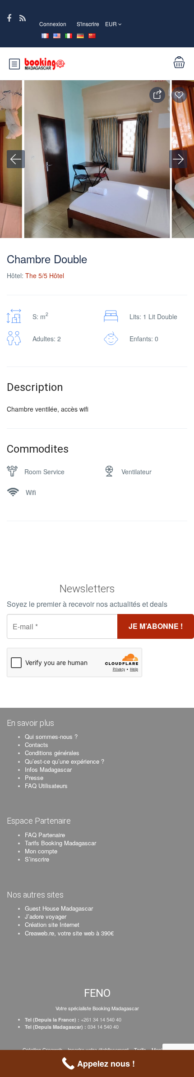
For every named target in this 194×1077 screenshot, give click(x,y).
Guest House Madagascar (59, 908)
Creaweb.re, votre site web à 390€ (69, 933)
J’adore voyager (45, 916)
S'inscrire (88, 23)
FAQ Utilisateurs (46, 785)
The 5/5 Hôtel (44, 275)
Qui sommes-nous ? (51, 736)
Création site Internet (52, 924)
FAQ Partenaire (45, 834)
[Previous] (16, 159)
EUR (111, 23)
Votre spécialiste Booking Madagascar (97, 1008)
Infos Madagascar (48, 769)
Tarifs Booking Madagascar (60, 843)
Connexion (52, 23)
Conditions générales (52, 752)
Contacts (36, 744)
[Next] (178, 159)
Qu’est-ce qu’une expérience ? (64, 761)
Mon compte (41, 851)
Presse (34, 777)
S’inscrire (37, 859)
